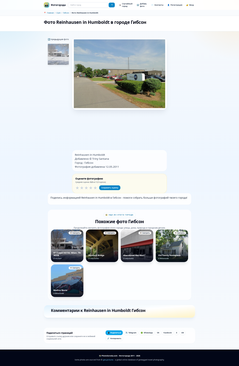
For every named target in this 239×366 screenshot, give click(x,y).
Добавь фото (142, 4)
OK (182, 332)
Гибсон (66, 13)
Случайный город (125, 4)
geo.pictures (108, 360)
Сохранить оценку (109, 187)
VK (158, 332)
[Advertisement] (119, 130)
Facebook (167, 332)
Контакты (157, 5)
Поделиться (114, 332)
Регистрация (174, 5)
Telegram (130, 332)
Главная (50, 13)
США (58, 13)
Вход (190, 5)
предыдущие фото (59, 39)
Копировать (114, 338)
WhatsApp (147, 332)
